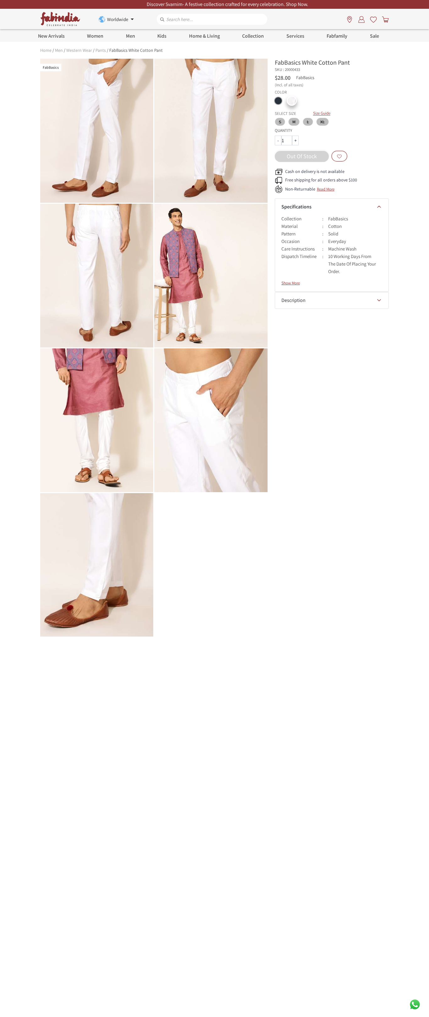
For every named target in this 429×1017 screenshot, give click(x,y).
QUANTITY (283, 130)
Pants (100, 50)
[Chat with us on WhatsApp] (415, 1004)
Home (46, 50)
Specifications (296, 206)
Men (59, 50)
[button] (278, 100)
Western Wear (79, 50)
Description (293, 300)
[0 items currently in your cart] (384, 19)
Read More (325, 189)
